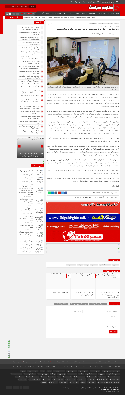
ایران (49, 371)
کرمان (80, 265)
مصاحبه (53, 366)
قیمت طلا (36, 366)
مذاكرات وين (82, 379)
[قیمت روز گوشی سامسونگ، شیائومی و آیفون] (30, 210)
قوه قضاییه (91, 13)
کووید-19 (44, 382)
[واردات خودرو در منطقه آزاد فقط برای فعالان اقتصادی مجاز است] (30, 235)
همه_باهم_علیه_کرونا (35, 379)
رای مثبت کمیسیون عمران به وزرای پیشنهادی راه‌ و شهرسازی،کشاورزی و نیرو (30, 101)
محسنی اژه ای (71, 265)
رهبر (71, 366)
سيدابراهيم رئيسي (16, 374)
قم (59, 376)
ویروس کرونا (92, 382)
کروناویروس (53, 382)
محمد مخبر (92, 379)
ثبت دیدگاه (113, 331)
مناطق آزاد (45, 13)
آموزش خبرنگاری (16, 361)
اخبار (112, 13)
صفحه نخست (116, 361)
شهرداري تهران (92, 376)
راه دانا (53, 374)
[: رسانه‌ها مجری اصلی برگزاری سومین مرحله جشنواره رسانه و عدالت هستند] (51, 34)
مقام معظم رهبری (58, 379)
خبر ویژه (102, 374)
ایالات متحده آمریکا (59, 371)
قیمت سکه (28, 366)
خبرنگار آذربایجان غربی (101, 197)
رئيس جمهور (62, 374)
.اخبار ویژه (99, 361)
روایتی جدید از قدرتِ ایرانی (61, 292)
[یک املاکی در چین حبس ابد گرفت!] (30, 172)
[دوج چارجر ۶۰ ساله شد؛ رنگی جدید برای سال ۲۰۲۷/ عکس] (30, 219)
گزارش (66, 366)
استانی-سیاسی (72, 371)
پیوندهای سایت (55, 361)
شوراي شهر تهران (79, 376)
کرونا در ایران (75, 382)
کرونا (83, 382)
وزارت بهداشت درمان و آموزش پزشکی (109, 382)
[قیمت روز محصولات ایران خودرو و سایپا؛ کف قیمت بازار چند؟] (30, 202)
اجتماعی (108, 366)
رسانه (86, 265)
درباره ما (34, 361)
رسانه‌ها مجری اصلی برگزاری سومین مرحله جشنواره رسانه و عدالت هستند (88, 29)
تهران (23, 371)
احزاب (65, 13)
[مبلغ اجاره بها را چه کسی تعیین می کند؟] (30, 242)
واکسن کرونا (23, 379)
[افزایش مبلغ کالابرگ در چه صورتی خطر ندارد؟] (30, 249)
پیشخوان (91, 361)
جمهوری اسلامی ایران (113, 374)
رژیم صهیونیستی (43, 374)
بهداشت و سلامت (33, 371)
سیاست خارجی (74, 13)
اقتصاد (102, 366)
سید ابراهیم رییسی (114, 376)
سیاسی (105, 13)
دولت (98, 13)
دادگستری (94, 265)
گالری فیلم (74, 361)
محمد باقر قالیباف (103, 379)
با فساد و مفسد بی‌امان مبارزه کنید (30, 95)
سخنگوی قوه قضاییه (30, 374)
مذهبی (83, 366)
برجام (43, 371)
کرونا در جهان (64, 382)
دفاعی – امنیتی (56, 13)
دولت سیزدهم (72, 374)
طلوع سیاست (68, 376)
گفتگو (59, 366)
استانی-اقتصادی (84, 371)
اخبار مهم (109, 23)
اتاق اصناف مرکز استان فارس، (111, 371)
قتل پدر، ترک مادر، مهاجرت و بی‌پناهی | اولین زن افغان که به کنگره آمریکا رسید (109, 295)
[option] (108, 286)
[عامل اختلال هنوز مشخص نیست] (30, 227)
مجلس (83, 13)
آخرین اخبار (116, 366)
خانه (117, 13)
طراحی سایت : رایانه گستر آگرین (111, 391)
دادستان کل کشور (105, 265)
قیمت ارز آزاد (45, 366)
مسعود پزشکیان (71, 379)
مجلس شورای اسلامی (33, 376)
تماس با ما (26, 361)
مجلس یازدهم (20, 376)
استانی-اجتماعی (95, 371)
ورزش (77, 366)
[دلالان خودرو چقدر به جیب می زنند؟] (30, 179)
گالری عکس (82, 361)
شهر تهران (102, 376)
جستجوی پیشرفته (44, 361)
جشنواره (115, 265)
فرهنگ (89, 366)
